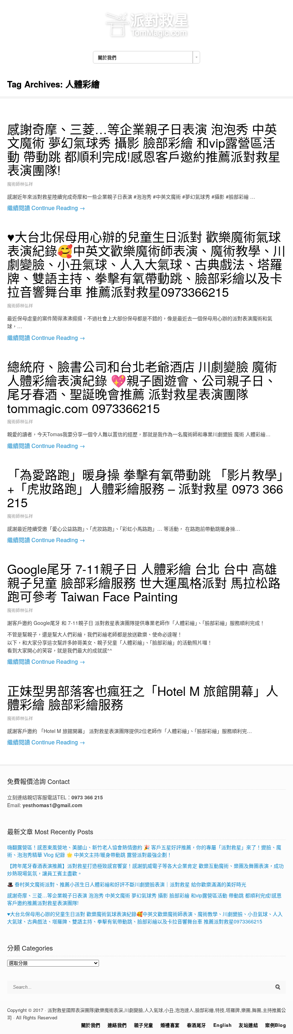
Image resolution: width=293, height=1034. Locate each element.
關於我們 (90, 1025)
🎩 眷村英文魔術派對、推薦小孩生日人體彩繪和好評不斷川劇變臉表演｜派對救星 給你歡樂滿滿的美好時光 (126, 884)
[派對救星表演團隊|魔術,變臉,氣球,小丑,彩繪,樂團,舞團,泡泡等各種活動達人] (146, 38)
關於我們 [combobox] (107, 57)
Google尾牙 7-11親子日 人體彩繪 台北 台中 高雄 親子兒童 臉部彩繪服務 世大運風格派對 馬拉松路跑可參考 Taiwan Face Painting (143, 582)
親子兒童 (143, 1025)
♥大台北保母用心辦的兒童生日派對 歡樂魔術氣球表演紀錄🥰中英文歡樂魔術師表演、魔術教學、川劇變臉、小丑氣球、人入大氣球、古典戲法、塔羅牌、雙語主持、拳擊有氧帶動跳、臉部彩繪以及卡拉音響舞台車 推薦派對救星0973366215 (146, 264)
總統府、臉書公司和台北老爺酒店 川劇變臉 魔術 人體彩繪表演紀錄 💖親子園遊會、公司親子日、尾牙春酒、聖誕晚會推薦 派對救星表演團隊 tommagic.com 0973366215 (142, 387)
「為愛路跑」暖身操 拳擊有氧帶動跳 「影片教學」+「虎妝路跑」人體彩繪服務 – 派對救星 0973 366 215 (145, 488)
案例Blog (275, 1025)
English (222, 1025)
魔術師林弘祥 (20, 184)
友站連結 (248, 1025)
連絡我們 (117, 1025)
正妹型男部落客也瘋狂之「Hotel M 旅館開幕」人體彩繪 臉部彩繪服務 (142, 697)
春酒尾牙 (196, 1025)
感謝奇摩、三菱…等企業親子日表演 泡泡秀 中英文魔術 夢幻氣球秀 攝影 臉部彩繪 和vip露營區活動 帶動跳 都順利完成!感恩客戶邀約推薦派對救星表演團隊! (143, 149)
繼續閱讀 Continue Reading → (46, 208)
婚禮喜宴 (170, 1025)
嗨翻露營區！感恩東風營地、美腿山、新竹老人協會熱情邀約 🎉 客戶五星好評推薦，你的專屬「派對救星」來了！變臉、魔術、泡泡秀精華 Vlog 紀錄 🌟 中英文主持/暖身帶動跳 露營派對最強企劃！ (144, 851)
